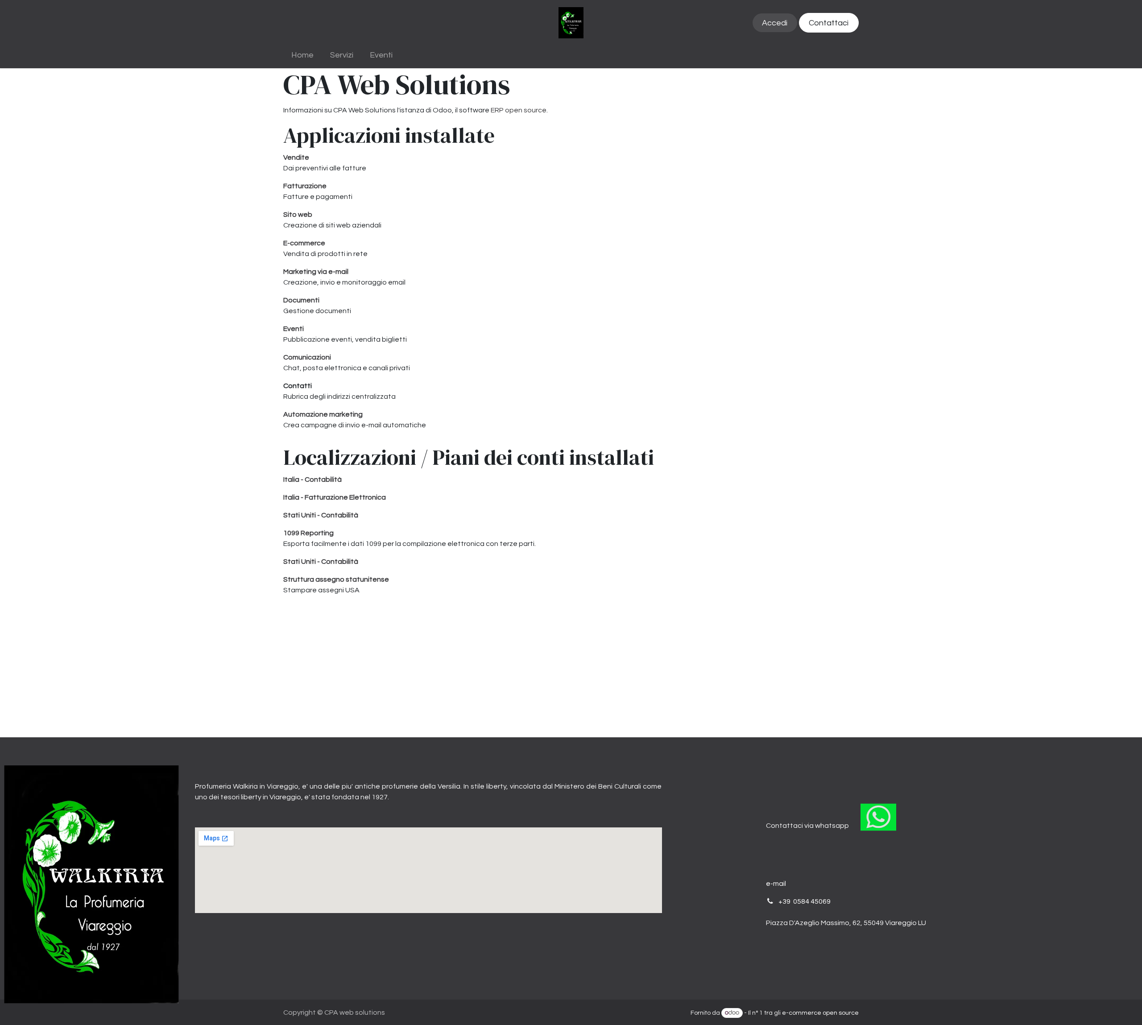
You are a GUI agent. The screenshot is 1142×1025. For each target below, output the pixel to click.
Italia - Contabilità (312, 479)
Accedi (774, 23)
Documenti (301, 300)
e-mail (776, 883)
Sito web (297, 214)
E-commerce (304, 243)
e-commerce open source (820, 1013)
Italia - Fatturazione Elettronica (334, 497)
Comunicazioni (307, 357)
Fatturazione (305, 186)
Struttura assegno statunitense (336, 579)
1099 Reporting (308, 533)
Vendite (296, 157)
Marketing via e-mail (315, 271)
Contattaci (828, 23)
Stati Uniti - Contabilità (320, 515)
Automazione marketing (323, 414)
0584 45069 (812, 901)
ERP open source (518, 110)
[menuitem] (302, 55)
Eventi (293, 328)
